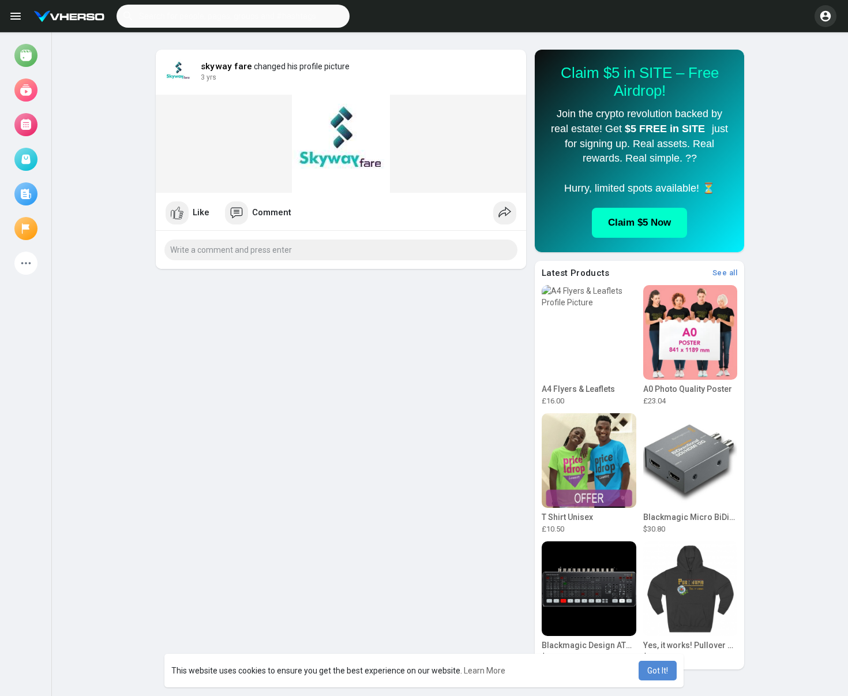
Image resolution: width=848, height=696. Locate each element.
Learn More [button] (484, 670)
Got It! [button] (657, 670)
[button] (233, 16)
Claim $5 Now (639, 222)
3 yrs (208, 77)
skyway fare (226, 66)
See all (725, 272)
